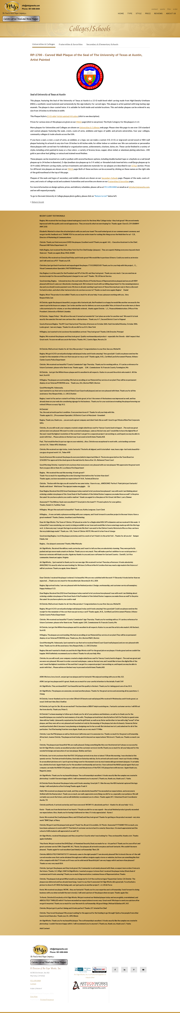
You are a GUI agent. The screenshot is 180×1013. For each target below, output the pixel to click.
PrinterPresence (47, 999)
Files (169, 9)
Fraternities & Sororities (71, 44)
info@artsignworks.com (139, 187)
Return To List (38, 202)
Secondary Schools (110, 178)
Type (129, 13)
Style (139, 13)
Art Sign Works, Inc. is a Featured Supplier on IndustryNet (90, 975)
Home (121, 13)
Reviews (158, 13)
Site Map (34, 996)
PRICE (79, 122)
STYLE (134, 166)
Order (175, 9)
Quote (162, 9)
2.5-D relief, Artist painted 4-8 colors (62, 116)
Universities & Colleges (43, 44)
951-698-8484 (35, 981)
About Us (171, 13)
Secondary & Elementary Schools (102, 44)
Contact (155, 9)
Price (148, 13)
